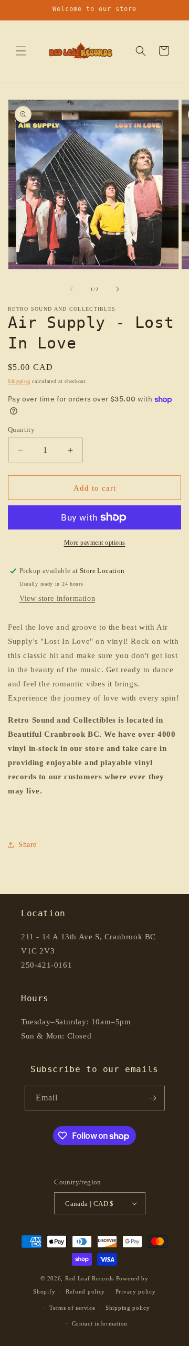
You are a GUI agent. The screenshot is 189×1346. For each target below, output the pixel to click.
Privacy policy (136, 1291)
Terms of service (72, 1308)
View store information (57, 598)
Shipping (19, 381)
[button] (21, 50)
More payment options (94, 542)
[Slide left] (71, 289)
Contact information (100, 1323)
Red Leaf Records (89, 1278)
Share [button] (27, 845)
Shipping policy (128, 1308)
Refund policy (85, 1291)
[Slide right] (117, 289)
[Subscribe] (152, 1098)
